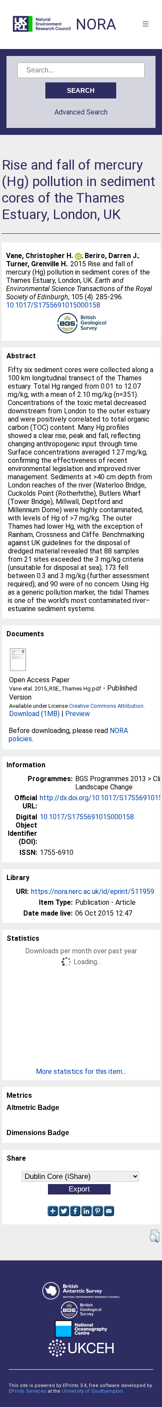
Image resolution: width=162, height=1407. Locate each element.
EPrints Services (27, 1391)
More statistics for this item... (81, 1071)
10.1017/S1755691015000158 (53, 305)
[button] (154, 1236)
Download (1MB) (34, 714)
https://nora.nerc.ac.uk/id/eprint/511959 (92, 891)
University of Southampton (92, 1391)
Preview (77, 714)
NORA (96, 24)
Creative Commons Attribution (106, 706)
